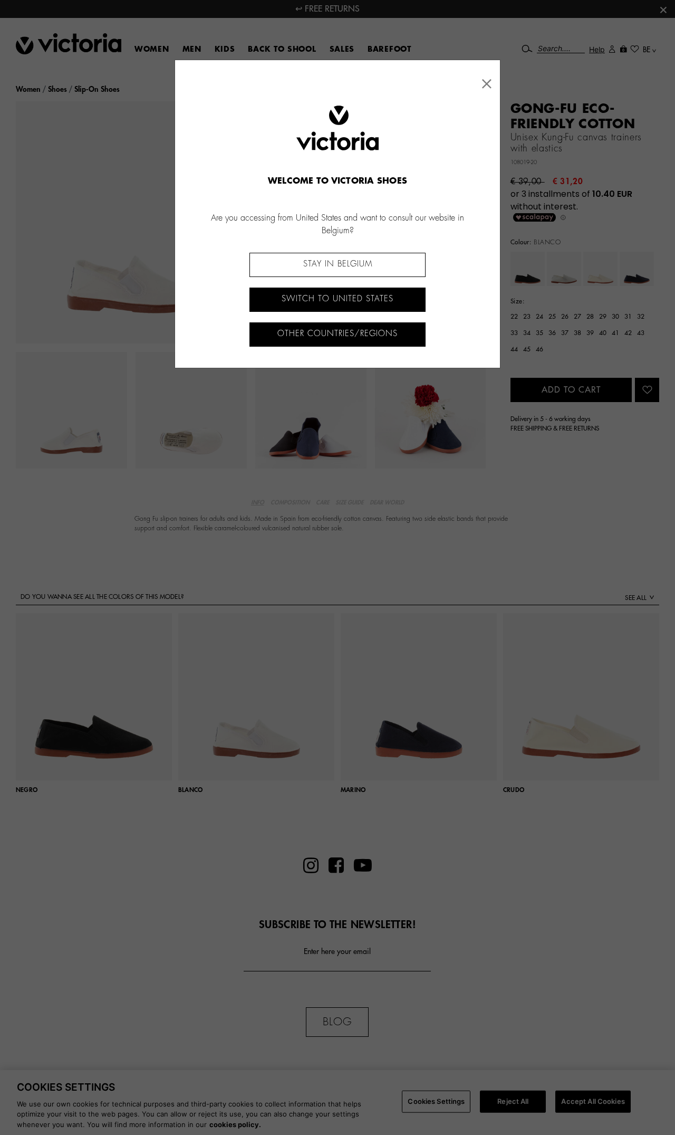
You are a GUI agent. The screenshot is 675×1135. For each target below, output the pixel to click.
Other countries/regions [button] (337, 334)
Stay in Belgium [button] (337, 264)
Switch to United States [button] (337, 299)
